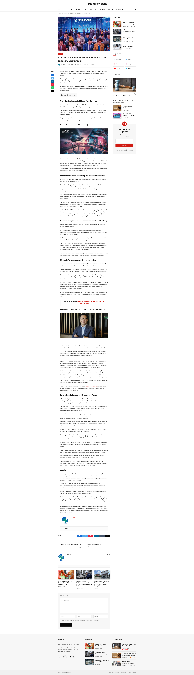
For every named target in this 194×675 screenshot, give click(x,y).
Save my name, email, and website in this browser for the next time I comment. (80, 620)
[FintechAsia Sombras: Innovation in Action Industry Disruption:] (84, 33)
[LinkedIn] (52, 81)
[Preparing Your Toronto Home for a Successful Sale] (117, 46)
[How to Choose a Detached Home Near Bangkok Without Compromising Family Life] (102, 574)
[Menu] (59, 9)
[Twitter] (52, 78)
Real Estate (93, 9)
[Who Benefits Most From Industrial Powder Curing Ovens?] (117, 39)
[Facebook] (52, 75)
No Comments (78, 64)
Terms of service (132, 672)
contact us (116, 672)
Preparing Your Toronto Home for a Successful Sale (128, 45)
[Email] (52, 91)
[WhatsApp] (52, 87)
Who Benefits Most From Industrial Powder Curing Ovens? (129, 38)
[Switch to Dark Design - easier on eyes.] (133, 9)
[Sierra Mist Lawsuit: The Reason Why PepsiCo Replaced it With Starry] (124, 85)
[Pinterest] (52, 84)
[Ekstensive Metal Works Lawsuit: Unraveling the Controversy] (117, 108)
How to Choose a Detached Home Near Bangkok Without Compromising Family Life (101, 584)
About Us (111, 9)
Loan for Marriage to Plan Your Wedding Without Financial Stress (65, 583)
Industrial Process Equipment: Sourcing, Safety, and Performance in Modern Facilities (84, 584)
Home (72, 9)
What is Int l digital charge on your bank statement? (128, 114)
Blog (63, 13)
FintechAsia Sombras (91, 386)
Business (79, 9)
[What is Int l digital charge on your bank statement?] (117, 115)
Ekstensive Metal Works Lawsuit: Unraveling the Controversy (127, 107)
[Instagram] (68, 528)
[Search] (135, 9)
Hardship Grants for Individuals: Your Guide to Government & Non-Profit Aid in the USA (71, 546)
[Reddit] (61, 528)
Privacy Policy (125, 150)
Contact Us (119, 9)
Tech (86, 9)
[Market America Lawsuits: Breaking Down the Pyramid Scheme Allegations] (116, 663)
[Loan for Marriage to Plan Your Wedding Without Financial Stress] (66, 574)
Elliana (64, 64)
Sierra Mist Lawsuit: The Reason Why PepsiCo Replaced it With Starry (124, 94)
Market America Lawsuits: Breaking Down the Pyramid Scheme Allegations (127, 662)
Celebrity (103, 9)
